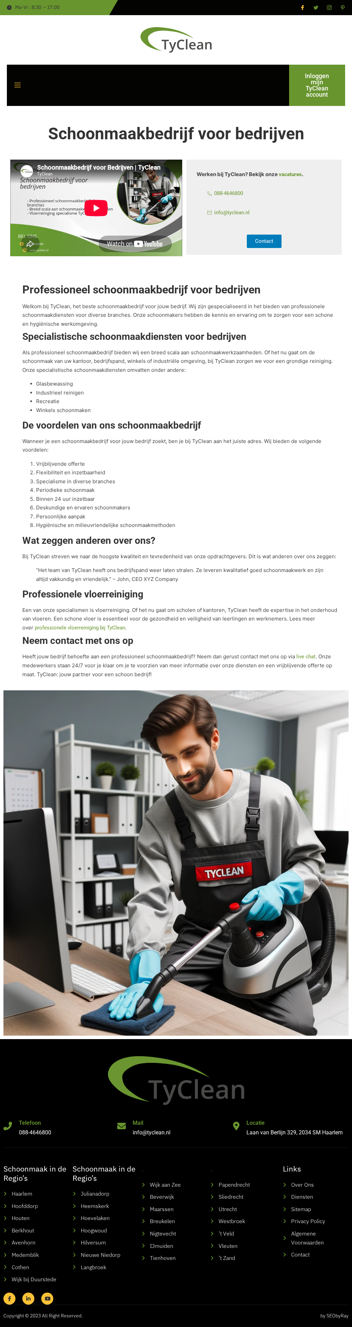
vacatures (290, 174)
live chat (306, 657)
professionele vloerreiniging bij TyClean (80, 628)
